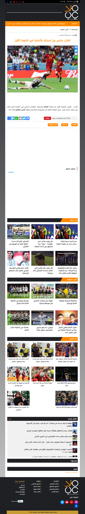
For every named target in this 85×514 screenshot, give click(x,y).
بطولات (38, 481)
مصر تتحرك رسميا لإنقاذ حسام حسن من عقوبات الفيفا (66, 242)
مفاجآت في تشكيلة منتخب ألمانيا (19, 328)
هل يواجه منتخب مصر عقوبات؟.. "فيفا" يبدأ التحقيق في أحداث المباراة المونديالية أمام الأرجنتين (44, 244)
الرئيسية (75, 29)
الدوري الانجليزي (53, 486)
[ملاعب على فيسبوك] (8, 2)
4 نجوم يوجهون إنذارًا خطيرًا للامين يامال (66, 384)
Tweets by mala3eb (71, 472)
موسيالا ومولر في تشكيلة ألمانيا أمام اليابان (20, 302)
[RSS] (23, 2)
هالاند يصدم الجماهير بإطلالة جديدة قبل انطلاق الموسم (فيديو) (49, 430)
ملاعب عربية (37, 492)
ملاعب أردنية (36, 486)
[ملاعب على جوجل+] (17, 2)
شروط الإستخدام (20, 492)
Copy (47, 118)
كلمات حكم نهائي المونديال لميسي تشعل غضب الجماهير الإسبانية (19, 271)
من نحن (23, 485)
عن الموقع (22, 487)
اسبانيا (64, 124)
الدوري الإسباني (53, 489)
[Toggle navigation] (75, 18)
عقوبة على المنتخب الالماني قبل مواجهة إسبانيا (43, 302)
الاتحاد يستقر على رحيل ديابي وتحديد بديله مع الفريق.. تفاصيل (42, 360)
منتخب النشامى (54, 484)
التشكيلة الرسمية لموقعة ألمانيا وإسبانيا (68, 302)
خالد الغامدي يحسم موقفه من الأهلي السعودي (18, 408)
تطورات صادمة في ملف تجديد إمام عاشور (42, 384)
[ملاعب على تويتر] (11, 2)
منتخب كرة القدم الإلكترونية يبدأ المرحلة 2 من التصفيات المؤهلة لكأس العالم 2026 (67, 271)
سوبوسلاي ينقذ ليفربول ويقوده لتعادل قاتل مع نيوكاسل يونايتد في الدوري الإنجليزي (47, 23)
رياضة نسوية (36, 489)
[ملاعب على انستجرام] (20, 2)
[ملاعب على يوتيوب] (14, 2)
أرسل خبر (22, 494)
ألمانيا (46, 106)
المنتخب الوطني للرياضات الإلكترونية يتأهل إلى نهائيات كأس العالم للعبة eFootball (48, 450)
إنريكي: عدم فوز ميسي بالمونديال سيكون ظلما (45, 328)
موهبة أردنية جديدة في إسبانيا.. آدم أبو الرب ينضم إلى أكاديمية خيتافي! (49, 424)
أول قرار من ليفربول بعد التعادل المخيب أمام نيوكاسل (18, 384)
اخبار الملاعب (54, 492)
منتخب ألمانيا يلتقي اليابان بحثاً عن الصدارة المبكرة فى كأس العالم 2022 (67, 330)
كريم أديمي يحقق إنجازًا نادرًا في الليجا (66, 407)
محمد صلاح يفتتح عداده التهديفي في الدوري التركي (53, 436)
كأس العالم (64, 29)
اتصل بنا (22, 490)
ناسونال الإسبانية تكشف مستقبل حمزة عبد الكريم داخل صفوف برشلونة (66, 360)
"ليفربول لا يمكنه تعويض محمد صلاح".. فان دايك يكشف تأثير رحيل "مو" (48, 443)
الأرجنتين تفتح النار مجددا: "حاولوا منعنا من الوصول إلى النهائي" (19, 244)
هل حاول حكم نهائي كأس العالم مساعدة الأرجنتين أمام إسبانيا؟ (43, 271)
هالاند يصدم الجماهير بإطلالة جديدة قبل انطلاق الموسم (52, 457)
